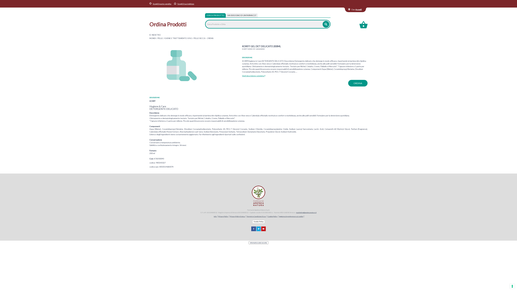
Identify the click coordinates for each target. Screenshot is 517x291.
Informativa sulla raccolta (258, 243)
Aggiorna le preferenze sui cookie (291, 216)
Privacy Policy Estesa (237, 216)
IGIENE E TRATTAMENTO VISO (178, 38)
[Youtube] (263, 228)
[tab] (242, 15)
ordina (358, 83)
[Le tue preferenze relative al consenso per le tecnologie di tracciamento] (512, 286)
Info (215, 216)
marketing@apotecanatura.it (306, 213)
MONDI (152, 38)
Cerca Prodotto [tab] (215, 15)
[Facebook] (253, 228)
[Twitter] (258, 228)
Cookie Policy (273, 216)
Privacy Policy (223, 216)
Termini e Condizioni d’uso (256, 216)
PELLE (160, 38)
